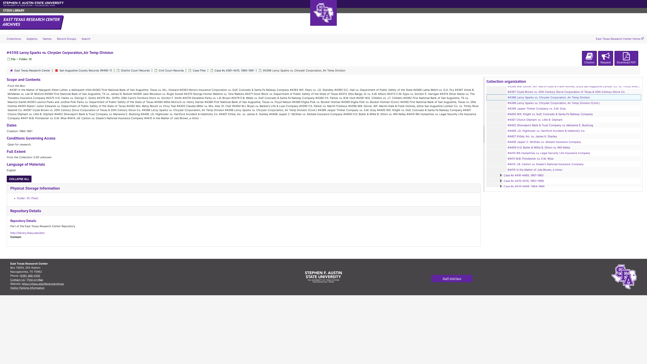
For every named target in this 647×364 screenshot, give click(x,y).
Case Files (199, 70)
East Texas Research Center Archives (31, 22)
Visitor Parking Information (27, 288)
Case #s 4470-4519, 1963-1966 (524, 181)
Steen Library (13, 10)
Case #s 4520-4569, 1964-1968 (524, 186)
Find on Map (35, 279)
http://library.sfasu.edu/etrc (27, 233)
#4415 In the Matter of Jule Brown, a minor (535, 169)
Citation (589, 62)
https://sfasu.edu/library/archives (43, 283)
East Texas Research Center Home (618, 38)
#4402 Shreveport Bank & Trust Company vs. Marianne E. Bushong (550, 125)
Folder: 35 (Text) (27, 198)
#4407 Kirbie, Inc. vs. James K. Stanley (532, 136)
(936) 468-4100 (30, 275)
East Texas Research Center (32, 70)
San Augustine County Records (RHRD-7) (85, 70)
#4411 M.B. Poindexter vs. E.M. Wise (530, 158)
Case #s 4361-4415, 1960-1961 (234, 70)
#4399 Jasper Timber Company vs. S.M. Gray (537, 108)
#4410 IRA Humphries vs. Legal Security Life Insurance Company (549, 153)
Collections (14, 38)
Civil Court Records (171, 70)
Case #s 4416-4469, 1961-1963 (524, 175)
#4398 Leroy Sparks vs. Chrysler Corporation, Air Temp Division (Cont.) (554, 103)
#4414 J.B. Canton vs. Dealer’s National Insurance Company (546, 164)
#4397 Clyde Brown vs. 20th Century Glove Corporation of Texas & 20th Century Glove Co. (566, 92)
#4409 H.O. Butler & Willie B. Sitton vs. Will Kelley (539, 147)
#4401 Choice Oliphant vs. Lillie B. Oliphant (535, 119)
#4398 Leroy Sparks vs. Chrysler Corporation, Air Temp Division (549, 97)
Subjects (31, 38)
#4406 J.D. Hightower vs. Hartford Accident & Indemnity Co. (546, 130)
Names (47, 38)
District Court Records (135, 70)
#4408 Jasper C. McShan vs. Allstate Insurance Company (544, 142)
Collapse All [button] (19, 179)
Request (605, 62)
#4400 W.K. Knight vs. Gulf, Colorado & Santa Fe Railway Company (550, 114)
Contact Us (17, 279)
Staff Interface (452, 278)
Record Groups (66, 38)
